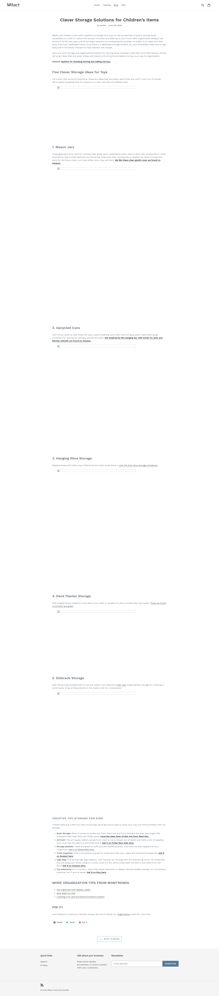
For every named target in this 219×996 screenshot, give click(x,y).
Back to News (111, 939)
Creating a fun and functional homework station (81, 897)
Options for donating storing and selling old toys (86, 61)
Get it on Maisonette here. (81, 849)
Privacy (44, 965)
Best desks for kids (66, 893)
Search (43, 961)
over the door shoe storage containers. (138, 465)
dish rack (121, 685)
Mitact (49, 990)
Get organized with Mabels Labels (73, 889)
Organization (123, 914)
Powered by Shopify (61, 990)
